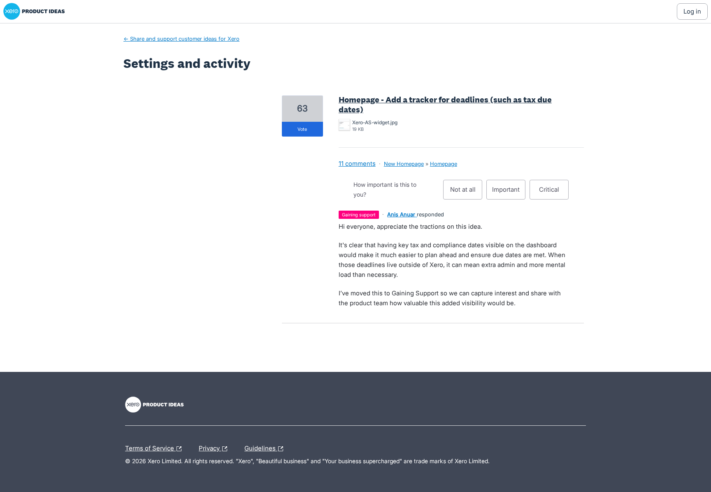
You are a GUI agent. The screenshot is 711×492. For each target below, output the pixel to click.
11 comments (357, 163)
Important (508, 193)
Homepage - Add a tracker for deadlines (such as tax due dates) (445, 104)
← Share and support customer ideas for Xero (181, 38)
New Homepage (404, 163)
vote (302, 129)
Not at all (466, 193)
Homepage (443, 163)
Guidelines (260, 447)
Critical (554, 193)
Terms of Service (150, 447)
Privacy (210, 447)
